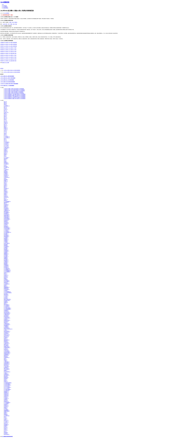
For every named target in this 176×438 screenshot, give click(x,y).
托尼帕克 (6, 176)
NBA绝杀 (6, 422)
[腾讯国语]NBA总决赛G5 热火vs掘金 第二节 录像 (8, 49)
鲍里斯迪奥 (6, 288)
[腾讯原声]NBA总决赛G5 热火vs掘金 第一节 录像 (8, 55)
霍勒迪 (5, 200)
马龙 (5, 165)
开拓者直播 (6, 265)
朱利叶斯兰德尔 (7, 312)
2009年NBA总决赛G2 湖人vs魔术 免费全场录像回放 (7, 76)
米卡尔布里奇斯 (7, 371)
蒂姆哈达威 (6, 377)
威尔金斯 (6, 376)
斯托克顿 (6, 166)
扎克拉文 (6, 348)
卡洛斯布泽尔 (6, 343)
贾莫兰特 (6, 322)
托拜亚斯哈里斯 (7, 347)
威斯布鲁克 (6, 202)
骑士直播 (6, 256)
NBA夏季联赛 (7, 142)
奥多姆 (5, 189)
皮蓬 (5, 155)
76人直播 (6, 242)
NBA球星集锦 (7, 269)
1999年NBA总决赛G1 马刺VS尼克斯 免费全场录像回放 (7, 81)
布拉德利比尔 (6, 332)
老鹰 (5, 104)
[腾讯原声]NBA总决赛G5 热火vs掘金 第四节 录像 (8, 60)
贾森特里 (6, 221)
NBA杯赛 (6, 409)
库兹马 (5, 359)
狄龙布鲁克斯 (6, 327)
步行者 (6, 109)
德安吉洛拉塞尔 (7, 331)
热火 (4, 62)
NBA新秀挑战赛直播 (8, 382)
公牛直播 (6, 237)
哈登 (5, 182)
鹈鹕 (5, 113)
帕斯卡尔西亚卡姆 (7, 299)
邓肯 (5, 168)
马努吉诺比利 (6, 177)
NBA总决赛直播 (7, 271)
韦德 (5, 178)
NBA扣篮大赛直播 (7, 389)
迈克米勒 (6, 224)
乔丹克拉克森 (6, 335)
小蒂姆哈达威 (6, 314)
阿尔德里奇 (6, 267)
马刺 (5, 114)
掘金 (3, 62)
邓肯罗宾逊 (6, 342)
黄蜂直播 (6, 258)
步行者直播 (6, 246)
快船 (5, 125)
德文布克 (6, 277)
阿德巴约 (15, 22)
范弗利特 (6, 302)
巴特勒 (10, 22)
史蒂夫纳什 (6, 175)
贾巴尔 (5, 303)
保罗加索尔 (6, 188)
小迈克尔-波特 (5, 24)
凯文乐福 (6, 293)
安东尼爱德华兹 (7, 227)
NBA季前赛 (6, 231)
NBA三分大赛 (7, 388)
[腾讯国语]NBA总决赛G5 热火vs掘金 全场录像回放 (8, 44)
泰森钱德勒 (6, 226)
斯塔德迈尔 (6, 401)
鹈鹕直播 (6, 264)
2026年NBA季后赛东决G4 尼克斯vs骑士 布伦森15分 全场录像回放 (14, 97)
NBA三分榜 (6, 145)
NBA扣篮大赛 (7, 390)
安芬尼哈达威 (6, 214)
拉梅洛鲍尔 (6, 424)
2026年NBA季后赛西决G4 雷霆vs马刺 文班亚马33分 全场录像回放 (14, 98)
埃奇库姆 (6, 432)
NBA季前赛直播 (7, 201)
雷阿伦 (5, 186)
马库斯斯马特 (6, 323)
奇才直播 (6, 255)
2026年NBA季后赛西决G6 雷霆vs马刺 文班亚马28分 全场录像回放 (14, 95)
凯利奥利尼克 (6, 364)
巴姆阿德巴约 (6, 357)
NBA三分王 (6, 146)
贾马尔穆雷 (6, 345)
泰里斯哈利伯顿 (7, 320)
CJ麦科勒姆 (6, 326)
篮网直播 (6, 254)
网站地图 (8, 436)
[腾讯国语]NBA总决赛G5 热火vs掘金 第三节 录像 (8, 51)
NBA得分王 (6, 144)
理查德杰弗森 (6, 215)
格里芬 (5, 286)
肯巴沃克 (6, 427)
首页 (3, 4)
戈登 (8, 24)
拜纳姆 (5, 193)
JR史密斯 (6, 290)
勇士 (5, 121)
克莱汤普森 (6, 204)
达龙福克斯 (6, 367)
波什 (5, 198)
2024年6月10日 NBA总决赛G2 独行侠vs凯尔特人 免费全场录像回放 (9, 83)
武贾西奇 (6, 191)
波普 (14, 24)
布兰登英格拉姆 (7, 324)
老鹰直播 (6, 257)
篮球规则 (6, 404)
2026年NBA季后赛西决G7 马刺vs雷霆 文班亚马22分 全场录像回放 (14, 94)
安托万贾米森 (6, 280)
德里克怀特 (6, 355)
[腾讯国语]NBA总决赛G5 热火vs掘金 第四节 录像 (8, 53)
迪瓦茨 (5, 379)
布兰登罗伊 (6, 266)
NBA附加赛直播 (7, 402)
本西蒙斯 (6, 399)
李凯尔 (5, 338)
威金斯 (5, 278)
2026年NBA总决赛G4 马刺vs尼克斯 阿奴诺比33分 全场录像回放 (14, 89)
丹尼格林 (6, 279)
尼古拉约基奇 (6, 281)
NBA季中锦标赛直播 (8, 292)
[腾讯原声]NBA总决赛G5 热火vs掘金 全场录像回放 (8, 46)
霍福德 (5, 370)
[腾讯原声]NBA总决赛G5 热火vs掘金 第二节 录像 (8, 57)
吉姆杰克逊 (6, 393)
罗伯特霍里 (6, 213)
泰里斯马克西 (6, 346)
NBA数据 (6, 167)
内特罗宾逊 (6, 220)
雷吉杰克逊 (6, 365)
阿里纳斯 (6, 425)
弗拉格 (5, 413)
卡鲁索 (5, 360)
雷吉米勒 (6, 158)
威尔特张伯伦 (6, 375)
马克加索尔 (6, 398)
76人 (5, 132)
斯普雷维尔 (6, 392)
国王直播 (6, 244)
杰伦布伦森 (6, 311)
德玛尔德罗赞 (6, 304)
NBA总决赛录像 (6, 13)
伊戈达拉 (6, 276)
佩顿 (5, 159)
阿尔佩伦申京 (6, 316)
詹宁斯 (5, 426)
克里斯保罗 (6, 209)
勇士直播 (6, 234)
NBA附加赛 (6, 403)
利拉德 (6, 181)
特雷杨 (5, 412)
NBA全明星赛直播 (7, 309)
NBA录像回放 (4, 2)
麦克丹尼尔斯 (6, 434)
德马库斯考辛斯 (7, 300)
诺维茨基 (6, 179)
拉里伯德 (6, 301)
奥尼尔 (5, 153)
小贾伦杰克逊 (6, 147)
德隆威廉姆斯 (6, 287)
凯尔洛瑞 (6, 298)
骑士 (5, 108)
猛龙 (5, 115)
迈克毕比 (6, 225)
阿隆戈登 (6, 282)
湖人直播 (6, 233)
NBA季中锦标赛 (7, 291)
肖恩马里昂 (6, 222)
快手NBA (6, 423)
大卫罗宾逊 (6, 169)
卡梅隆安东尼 (7, 210)
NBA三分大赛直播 (7, 387)
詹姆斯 (6, 180)
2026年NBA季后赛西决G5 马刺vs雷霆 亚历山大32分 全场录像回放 (14, 96)
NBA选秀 (6, 164)
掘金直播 (6, 260)
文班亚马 (6, 275)
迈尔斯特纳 (6, 321)
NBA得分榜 (6, 143)
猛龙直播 (6, 245)
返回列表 (1, 68)
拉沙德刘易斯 (6, 289)
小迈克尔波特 (6, 366)
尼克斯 (6, 123)
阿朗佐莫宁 (6, 391)
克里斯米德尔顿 (7, 313)
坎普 (5, 160)
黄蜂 (5, 102)
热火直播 (6, 259)
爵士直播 (6, 248)
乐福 (13, 22)
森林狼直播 (6, 236)
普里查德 (6, 414)
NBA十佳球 (6, 157)
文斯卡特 (6, 400)
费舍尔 (5, 190)
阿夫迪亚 (6, 433)
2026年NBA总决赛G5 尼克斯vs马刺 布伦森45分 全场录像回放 (14, 88)
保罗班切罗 (6, 349)
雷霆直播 (6, 253)
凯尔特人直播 (7, 243)
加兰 (5, 431)
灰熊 (5, 134)
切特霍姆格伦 (6, 354)
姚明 (5, 416)
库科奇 (5, 380)
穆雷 (16, 24)
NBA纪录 (6, 421)
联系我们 (11, 436)
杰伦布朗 (6, 148)
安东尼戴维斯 (6, 212)
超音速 (5, 154)
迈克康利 (6, 337)
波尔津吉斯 (6, 315)
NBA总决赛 (7, 62)
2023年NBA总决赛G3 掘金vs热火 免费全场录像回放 (11, 70)
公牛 (5, 120)
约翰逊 (5, 149)
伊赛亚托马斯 (6, 411)
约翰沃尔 (6, 381)
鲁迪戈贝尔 (6, 336)
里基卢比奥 (6, 344)
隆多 (5, 187)
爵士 (5, 110)
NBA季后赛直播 (7, 270)
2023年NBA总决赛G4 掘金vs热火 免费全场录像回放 (11, 72)
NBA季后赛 (7, 136)
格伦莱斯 (6, 378)
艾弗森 (5, 170)
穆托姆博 (6, 171)
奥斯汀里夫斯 (6, 368)
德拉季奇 (6, 356)
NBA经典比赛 (7, 268)
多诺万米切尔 (6, 369)
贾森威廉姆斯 (6, 410)
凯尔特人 (6, 112)
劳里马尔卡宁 (6, 334)
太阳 (5, 131)
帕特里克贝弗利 (7, 353)
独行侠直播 (6, 235)
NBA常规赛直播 (7, 232)
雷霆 (5, 126)
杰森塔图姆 (6, 310)
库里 (5, 203)
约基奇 (11, 24)
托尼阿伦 (6, 192)
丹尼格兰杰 (6, 405)
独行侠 (6, 122)
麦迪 (5, 138)
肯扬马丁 (6, 199)
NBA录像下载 (7, 415)
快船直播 (6, 249)
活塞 (5, 133)
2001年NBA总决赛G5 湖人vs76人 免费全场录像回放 (7, 85)
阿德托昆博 (6, 197)
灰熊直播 (6, 247)
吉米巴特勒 (6, 333)
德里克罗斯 (6, 211)
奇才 (5, 101)
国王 (5, 124)
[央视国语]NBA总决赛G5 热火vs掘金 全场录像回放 (8, 42)
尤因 (5, 156)
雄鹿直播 (6, 238)
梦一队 (5, 135)
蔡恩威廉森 (6, 325)
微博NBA (6, 420)
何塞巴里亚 (6, 223)
